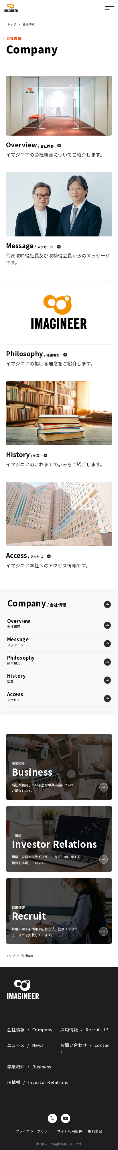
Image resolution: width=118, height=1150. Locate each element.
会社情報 (29, 1029)
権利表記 (95, 1131)
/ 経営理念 (33, 353)
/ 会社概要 (30, 144)
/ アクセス (25, 555)
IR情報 (37, 1082)
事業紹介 (29, 1067)
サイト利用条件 (69, 1131)
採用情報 (80, 1029)
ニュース (25, 1045)
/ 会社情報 (36, 603)
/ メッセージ (30, 245)
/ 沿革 (23, 454)
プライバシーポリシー (34, 1131)
